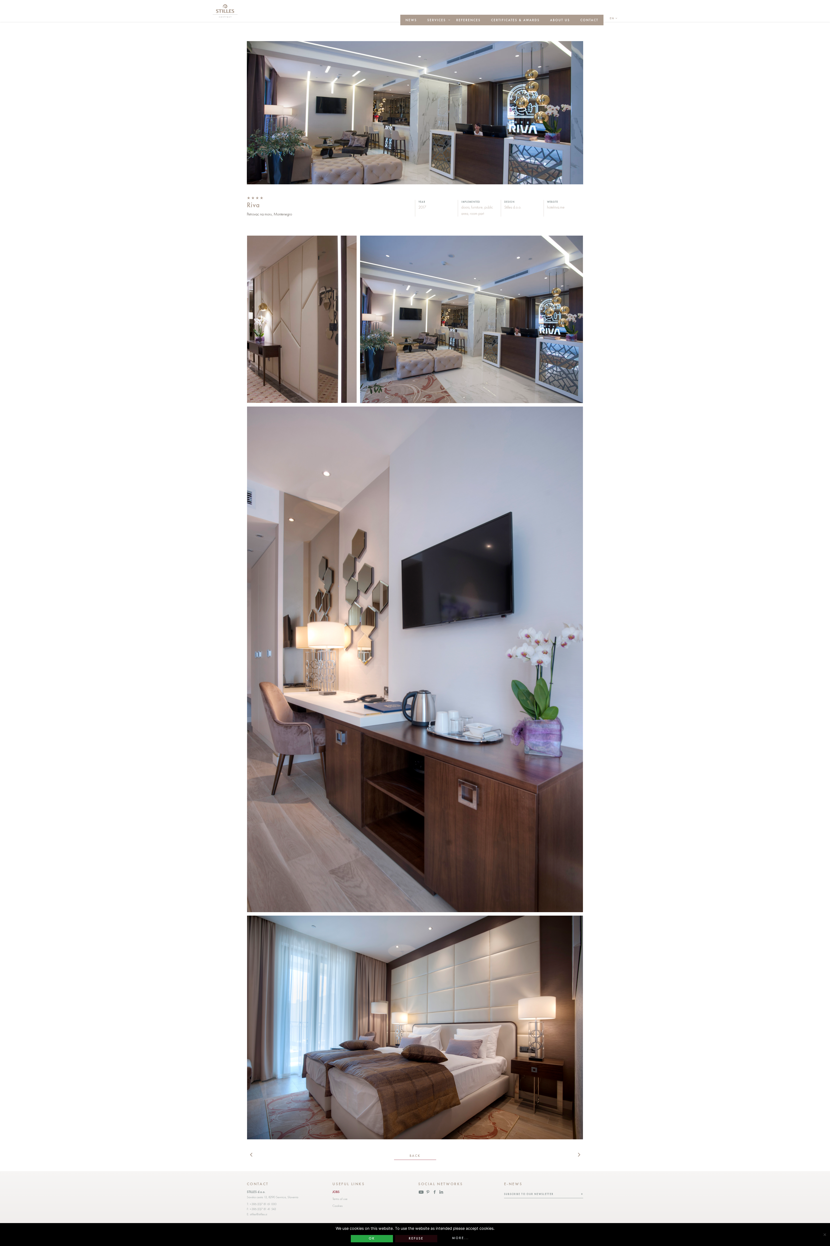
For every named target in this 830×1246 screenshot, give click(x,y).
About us (560, 20)
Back (415, 1156)
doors (465, 207)
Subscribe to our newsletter (529, 1194)
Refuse (416, 1238)
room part (477, 213)
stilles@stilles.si (258, 1214)
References (468, 20)
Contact (589, 20)
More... (460, 1238)
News (411, 20)
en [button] (612, 18)
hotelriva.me (556, 207)
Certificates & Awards (515, 20)
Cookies (337, 1206)
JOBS (336, 1192)
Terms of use (339, 1199)
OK (372, 1238)
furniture (477, 207)
